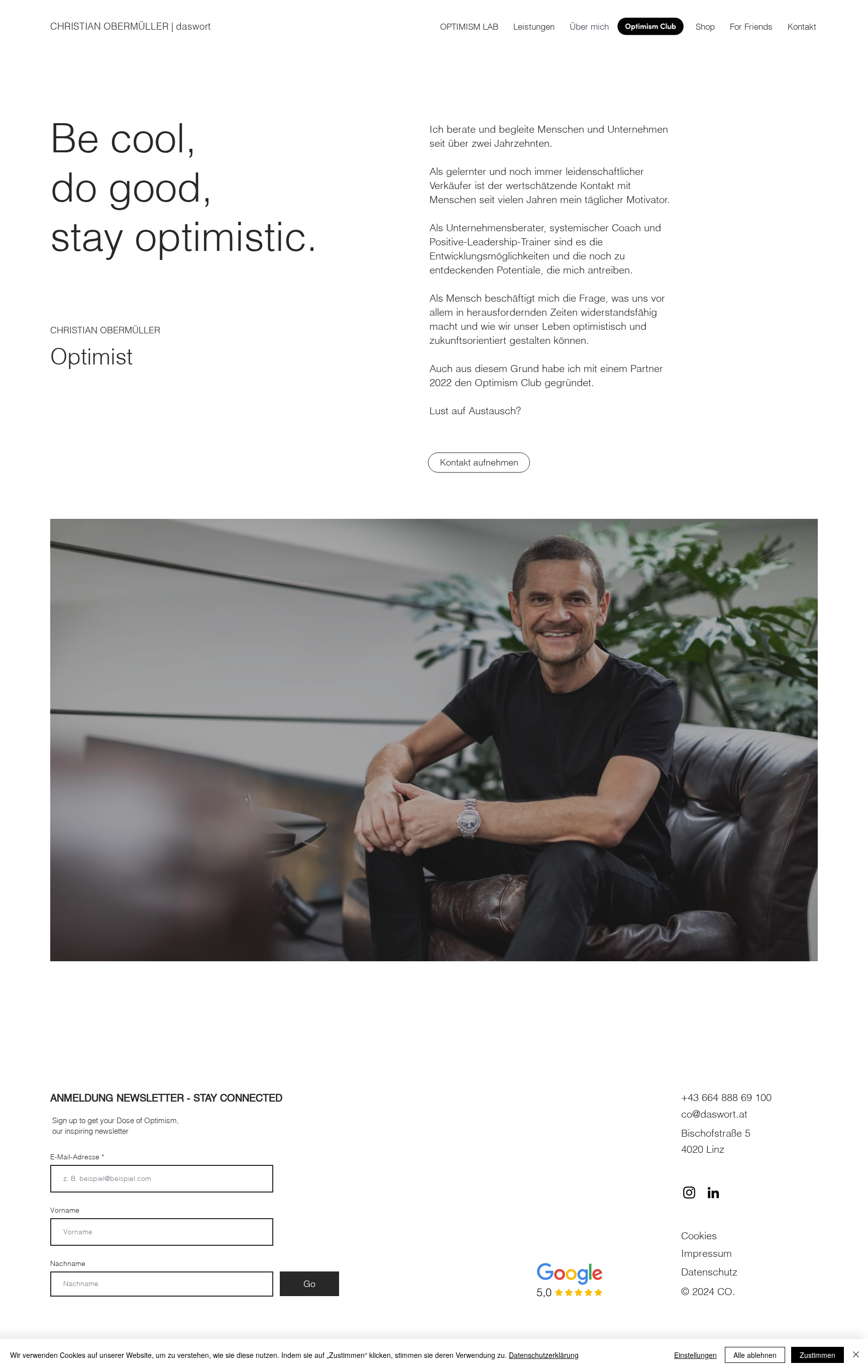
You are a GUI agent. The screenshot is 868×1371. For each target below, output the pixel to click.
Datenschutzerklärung (544, 1355)
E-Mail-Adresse (75, 1156)
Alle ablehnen (755, 1355)
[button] (751, 26)
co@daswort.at (714, 1114)
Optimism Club (508, 382)
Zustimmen (817, 1355)
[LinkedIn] (713, 1192)
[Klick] (650, 26)
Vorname (64, 1210)
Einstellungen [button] (695, 1355)
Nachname (67, 1263)
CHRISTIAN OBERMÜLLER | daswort (130, 26)
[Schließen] (856, 1355)
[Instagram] (689, 1192)
